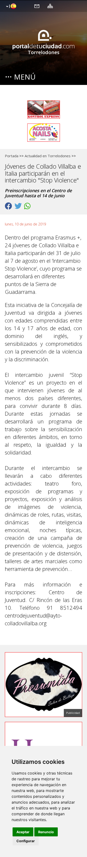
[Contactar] (37, 6)
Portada (11, 155)
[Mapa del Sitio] (50, 6)
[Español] (10, 6)
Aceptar (22, 832)
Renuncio (46, 832)
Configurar (25, 841)
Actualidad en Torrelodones (48, 155)
